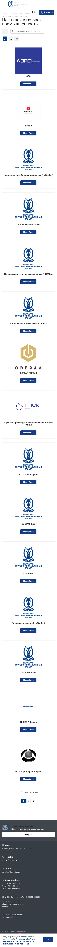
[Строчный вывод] (10, 39)
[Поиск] (33, 12)
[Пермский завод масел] (28, 209)
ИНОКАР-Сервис (28, 722)
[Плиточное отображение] (5, 39)
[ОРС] (28, 60)
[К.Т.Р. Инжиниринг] (28, 459)
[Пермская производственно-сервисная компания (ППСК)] (28, 407)
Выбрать (28, 834)
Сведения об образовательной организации (21, 897)
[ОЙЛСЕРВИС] (28, 508)
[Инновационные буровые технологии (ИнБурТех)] (28, 159)
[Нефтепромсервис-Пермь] (28, 756)
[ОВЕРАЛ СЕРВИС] (28, 358)
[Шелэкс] (28, 110)
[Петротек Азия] (28, 657)
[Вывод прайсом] (16, 39)
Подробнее (28, 84)
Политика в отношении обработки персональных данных (13, 904)
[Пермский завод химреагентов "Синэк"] (28, 308)
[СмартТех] (28, 558)
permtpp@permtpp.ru (11, 872)
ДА (48, 939)
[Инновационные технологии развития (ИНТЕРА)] (28, 258)
